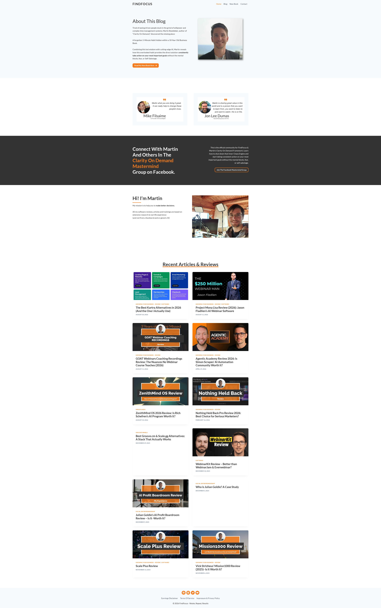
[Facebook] (183, 593)
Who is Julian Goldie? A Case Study (217, 487)
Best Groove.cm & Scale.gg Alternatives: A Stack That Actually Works (160, 437)
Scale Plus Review (147, 566)
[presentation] (161, 286)
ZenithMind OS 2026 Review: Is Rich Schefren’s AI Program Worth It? (158, 414)
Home (218, 4)
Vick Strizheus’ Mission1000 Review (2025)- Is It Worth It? (218, 567)
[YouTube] (197, 593)
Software (165, 304)
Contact (244, 4)
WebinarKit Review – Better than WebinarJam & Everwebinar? (216, 465)
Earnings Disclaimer (169, 598)
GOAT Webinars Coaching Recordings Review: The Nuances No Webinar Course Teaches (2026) (159, 362)
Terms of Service (187, 598)
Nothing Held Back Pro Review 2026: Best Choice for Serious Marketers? (218, 414)
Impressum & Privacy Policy (208, 598)
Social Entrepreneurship (145, 511)
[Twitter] (193, 593)
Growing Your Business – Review (148, 304)
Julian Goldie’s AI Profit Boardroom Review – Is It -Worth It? (157, 516)
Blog (225, 4)
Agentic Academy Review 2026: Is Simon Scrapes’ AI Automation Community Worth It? (216, 362)
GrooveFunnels (142, 432)
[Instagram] (188, 593)
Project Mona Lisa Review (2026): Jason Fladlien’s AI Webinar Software (220, 309)
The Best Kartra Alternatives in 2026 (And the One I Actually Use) (158, 309)
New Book (234, 4)
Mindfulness (140, 409)
